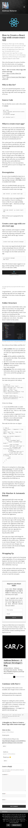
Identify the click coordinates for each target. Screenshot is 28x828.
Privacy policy (16, 825)
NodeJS (18, 178)
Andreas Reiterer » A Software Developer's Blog (13, 663)
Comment (5, 774)
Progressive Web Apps (13, 419)
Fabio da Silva (6, 730)
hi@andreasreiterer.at (8, 708)
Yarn (3, 265)
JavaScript (12, 716)
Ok (8, 825)
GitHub (6, 106)
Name (4, 793)
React (16, 716)
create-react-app (5, 716)
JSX (13, 474)
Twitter (6, 706)
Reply (4, 746)
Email (4, 799)
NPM (20, 180)
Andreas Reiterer (9, 11)
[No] (26, 820)
